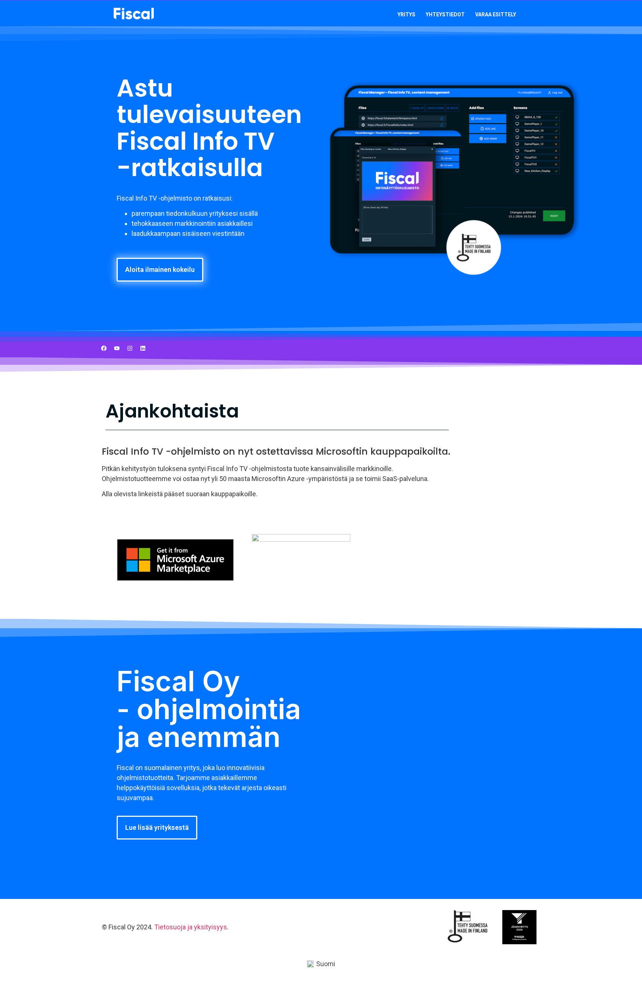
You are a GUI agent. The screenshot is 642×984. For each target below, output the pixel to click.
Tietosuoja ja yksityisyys (190, 927)
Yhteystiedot (445, 14)
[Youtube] (116, 348)
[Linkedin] (142, 348)
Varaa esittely (495, 14)
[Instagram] (129, 348)
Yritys (406, 14)
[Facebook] (103, 348)
